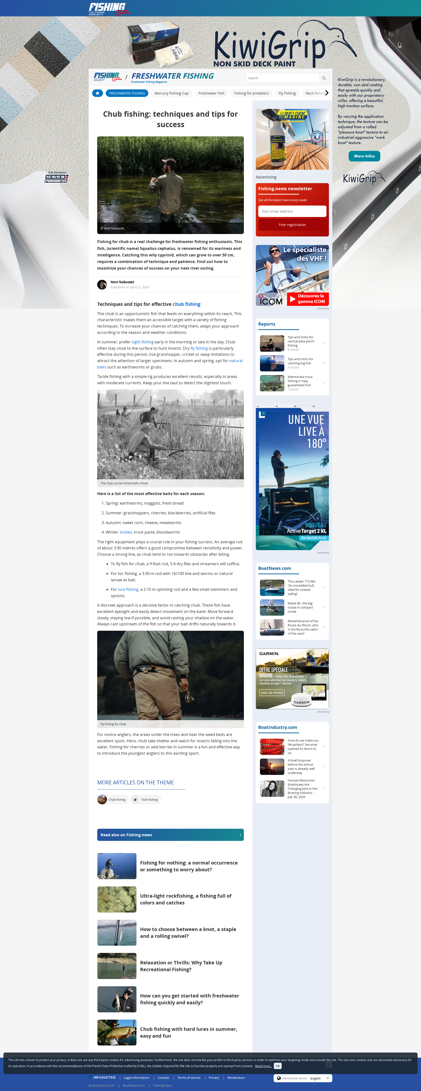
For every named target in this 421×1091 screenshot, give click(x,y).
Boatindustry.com (277, 727)
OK (278, 1066)
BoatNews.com (274, 568)
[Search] (324, 78)
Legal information (136, 1077)
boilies (126, 532)
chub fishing (187, 304)
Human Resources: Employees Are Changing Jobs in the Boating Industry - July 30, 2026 (302, 788)
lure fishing (128, 589)
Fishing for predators (251, 93)
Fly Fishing (287, 93)
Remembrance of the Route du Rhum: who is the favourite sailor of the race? (303, 627)
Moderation (236, 1077)
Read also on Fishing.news (126, 834)
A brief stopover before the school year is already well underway (301, 766)
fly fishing (199, 348)
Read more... (263, 1066)
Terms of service (189, 1077)
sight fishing (143, 342)
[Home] (97, 93)
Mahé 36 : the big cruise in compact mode (300, 607)
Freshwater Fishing (127, 93)
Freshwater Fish (211, 93)
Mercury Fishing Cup (172, 93)
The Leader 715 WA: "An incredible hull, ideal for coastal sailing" (302, 587)
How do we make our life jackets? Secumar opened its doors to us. (303, 746)
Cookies (163, 1077)
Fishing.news (162, 1085)
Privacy (214, 1077)
